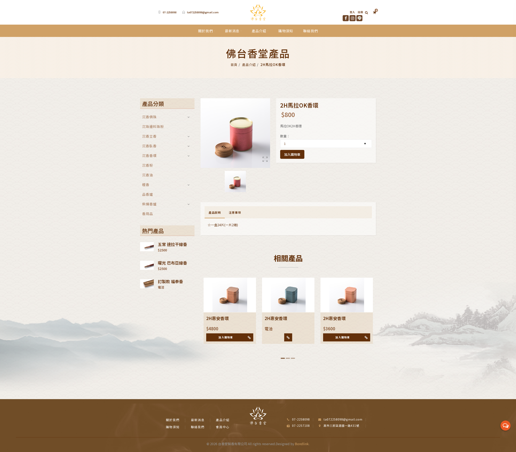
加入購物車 (292, 154)
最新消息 (232, 30)
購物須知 (285, 30)
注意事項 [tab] (235, 212)
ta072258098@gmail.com (203, 12)
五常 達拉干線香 (172, 244)
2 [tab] (288, 358)
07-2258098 (169, 12)
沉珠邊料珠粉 (153, 126)
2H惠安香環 (217, 318)
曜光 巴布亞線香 (172, 263)
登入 (352, 12)
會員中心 (223, 427)
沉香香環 (149, 155)
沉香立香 (149, 136)
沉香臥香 (149, 145)
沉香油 (147, 174)
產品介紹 (259, 30)
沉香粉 (147, 165)
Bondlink (302, 444)
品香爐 (147, 194)
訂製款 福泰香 (170, 281)
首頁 (234, 64)
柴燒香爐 (149, 203)
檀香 (145, 184)
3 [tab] (293, 358)
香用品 (147, 213)
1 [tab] (283, 358)
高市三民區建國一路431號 (341, 426)
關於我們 (205, 30)
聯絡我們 (310, 30)
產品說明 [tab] (215, 212)
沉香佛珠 (149, 117)
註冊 (360, 12)
